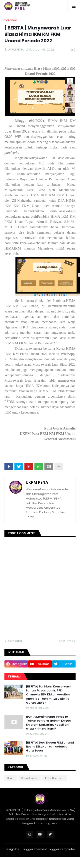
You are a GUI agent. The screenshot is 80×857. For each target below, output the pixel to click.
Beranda (10, 20)
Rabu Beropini (29, 778)
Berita (10, 778)
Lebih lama (65, 641)
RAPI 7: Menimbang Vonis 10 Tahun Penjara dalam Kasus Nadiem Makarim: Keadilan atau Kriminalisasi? (48, 723)
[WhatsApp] (38, 466)
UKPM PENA (37, 482)
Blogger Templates (62, 849)
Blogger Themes (34, 849)
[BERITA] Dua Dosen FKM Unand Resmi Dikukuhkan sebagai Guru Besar (50, 747)
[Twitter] (18, 466)
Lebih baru (14, 641)
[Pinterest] (28, 466)
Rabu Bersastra (54, 778)
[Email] (48, 466)
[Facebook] (8, 466)
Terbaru (14, 676)
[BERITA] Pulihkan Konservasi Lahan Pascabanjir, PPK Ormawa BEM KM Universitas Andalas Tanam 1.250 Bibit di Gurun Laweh (48, 695)
